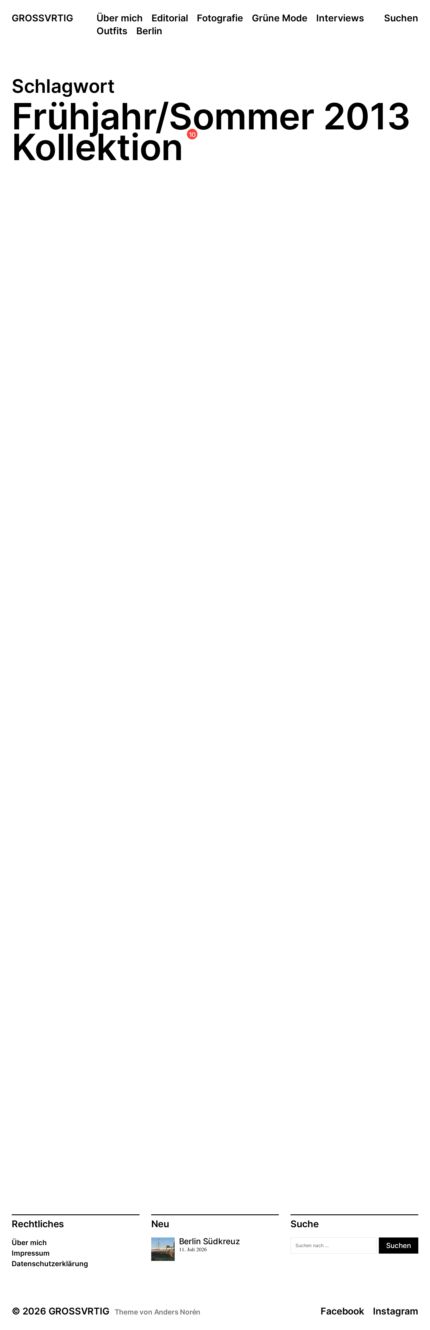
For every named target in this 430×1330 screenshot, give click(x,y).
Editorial (170, 18)
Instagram (395, 1311)
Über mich (120, 18)
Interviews (340, 18)
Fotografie (220, 18)
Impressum (31, 1253)
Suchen (401, 18)
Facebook (342, 1311)
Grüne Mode (279, 18)
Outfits (112, 31)
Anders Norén (177, 1312)
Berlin (149, 31)
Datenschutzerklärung (50, 1263)
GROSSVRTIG (42, 18)
